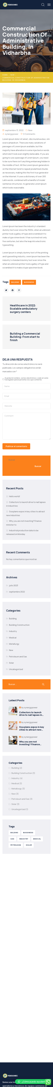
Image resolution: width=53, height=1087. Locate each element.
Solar (11, 663)
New (12, 75)
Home (5, 75)
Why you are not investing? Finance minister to (29, 744)
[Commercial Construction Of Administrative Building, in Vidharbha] (6, 290)
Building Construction (19, 625)
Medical (12, 637)
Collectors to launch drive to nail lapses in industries (30, 715)
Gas (12, 839)
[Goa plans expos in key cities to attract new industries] (13, 726)
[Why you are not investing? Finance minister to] (13, 741)
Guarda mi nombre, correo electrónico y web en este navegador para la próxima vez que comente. (26, 379)
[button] (33, 1081)
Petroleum (15, 845)
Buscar (12, 459)
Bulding (15, 282)
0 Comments (29, 134)
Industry (13, 631)
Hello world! (14, 496)
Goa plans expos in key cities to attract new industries (31, 729)
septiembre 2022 (17, 591)
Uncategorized (16, 669)
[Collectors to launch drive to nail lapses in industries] (13, 711)
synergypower (11, 134)
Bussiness (29, 282)
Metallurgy (14, 644)
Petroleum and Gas (18, 656)
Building (13, 618)
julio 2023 (13, 585)
